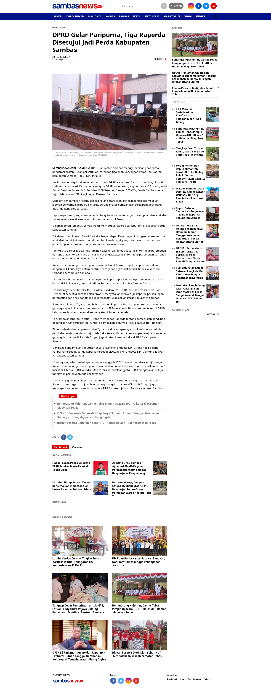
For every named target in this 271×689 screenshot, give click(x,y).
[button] (215, 15)
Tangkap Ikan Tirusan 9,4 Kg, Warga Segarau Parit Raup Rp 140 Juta (190, 151)
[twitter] (206, 6)
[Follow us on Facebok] (113, 681)
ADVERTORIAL (172, 16)
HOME (57, 16)
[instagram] (191, 6)
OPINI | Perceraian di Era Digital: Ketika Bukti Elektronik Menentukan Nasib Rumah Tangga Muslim (190, 255)
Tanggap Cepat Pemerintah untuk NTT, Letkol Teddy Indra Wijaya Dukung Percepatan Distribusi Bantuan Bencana (78, 609)
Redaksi (172, 679)
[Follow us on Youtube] (136, 681)
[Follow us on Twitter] (121, 681)
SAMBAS (124, 16)
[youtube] (213, 6)
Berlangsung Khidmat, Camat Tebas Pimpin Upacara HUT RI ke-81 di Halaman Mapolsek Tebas (139, 609)
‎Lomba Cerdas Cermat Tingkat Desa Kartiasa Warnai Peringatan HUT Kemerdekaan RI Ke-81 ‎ (75, 562)
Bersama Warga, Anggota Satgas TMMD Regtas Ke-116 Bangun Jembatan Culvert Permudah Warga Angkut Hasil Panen (131, 489)
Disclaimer (194, 679)
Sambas (64, 27)
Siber (182, 679)
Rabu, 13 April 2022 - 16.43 (63, 60)
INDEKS (200, 16)
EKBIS (136, 16)
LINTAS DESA (151, 16)
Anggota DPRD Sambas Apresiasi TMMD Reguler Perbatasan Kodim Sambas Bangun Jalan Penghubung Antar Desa (129, 469)
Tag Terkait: (61, 447)
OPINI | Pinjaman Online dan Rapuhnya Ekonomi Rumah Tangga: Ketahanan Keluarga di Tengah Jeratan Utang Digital (108, 415)
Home (55, 27)
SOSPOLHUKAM (75, 16)
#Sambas (77, 447)
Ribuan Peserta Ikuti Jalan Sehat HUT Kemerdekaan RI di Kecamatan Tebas (106, 423)
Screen (177, 6)
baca (159, 59)
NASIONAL (95, 16)
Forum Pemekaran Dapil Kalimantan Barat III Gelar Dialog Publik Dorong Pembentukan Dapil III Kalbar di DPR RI (190, 174)
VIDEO (188, 16)
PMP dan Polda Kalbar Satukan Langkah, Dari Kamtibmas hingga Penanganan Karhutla (138, 562)
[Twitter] (70, 437)
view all (212, 314)
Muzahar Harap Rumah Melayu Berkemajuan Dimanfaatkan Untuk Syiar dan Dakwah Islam (71, 486)
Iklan (207, 679)
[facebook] (198, 6)
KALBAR (110, 16)
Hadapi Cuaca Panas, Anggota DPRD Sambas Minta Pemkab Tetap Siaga (71, 466)
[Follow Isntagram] (128, 681)
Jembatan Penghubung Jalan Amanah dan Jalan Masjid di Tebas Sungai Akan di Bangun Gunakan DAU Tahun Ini (190, 293)
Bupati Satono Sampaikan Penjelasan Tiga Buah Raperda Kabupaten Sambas (190, 213)
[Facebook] (63, 437)
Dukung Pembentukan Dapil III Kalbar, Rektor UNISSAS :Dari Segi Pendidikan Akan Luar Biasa (190, 195)
